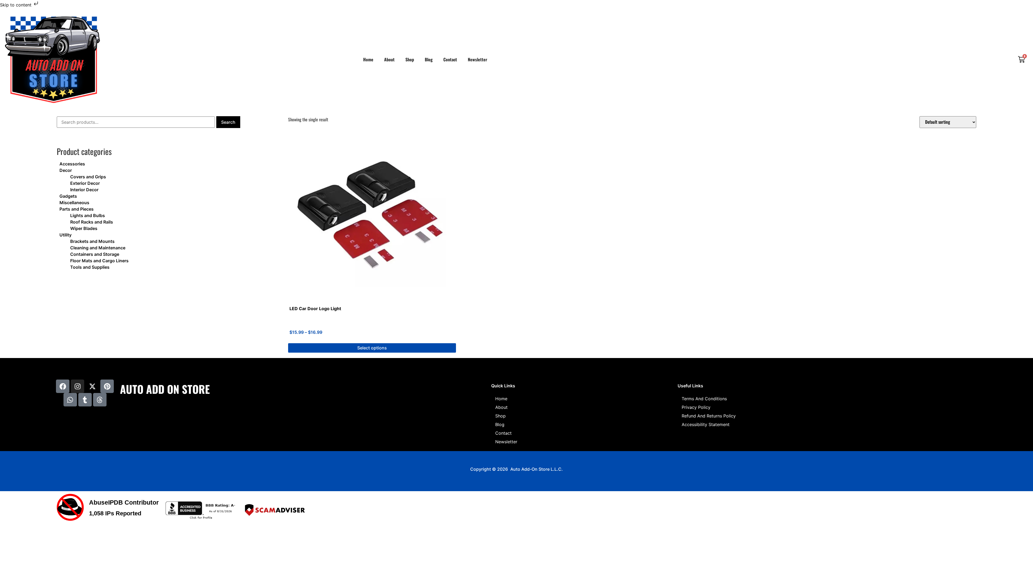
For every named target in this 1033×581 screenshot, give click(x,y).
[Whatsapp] (70, 399)
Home (368, 59)
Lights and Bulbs (87, 215)
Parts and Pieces (76, 209)
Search (228, 122)
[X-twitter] (92, 386)
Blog (429, 59)
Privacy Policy (696, 407)
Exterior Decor (85, 183)
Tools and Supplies (89, 267)
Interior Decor (84, 189)
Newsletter (477, 59)
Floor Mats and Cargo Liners (99, 260)
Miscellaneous (74, 202)
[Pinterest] (107, 386)
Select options (372, 347)
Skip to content (16, 5)
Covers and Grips (88, 176)
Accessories (72, 163)
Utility (65, 235)
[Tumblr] (85, 399)
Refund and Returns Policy (709, 416)
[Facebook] (62, 386)
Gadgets (68, 196)
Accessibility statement (706, 424)
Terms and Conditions (704, 398)
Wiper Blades (83, 228)
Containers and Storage (94, 254)
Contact (450, 59)
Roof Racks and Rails (91, 222)
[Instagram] (77, 386)
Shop (409, 59)
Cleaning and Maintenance (97, 247)
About (389, 59)
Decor (65, 170)
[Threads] (100, 399)
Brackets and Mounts (92, 241)
